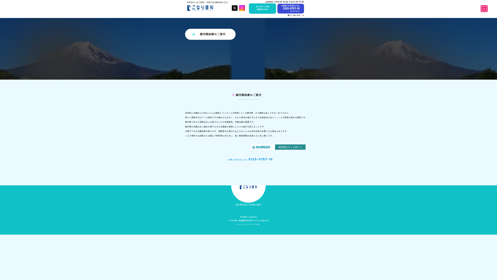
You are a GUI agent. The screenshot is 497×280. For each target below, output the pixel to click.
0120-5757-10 (261, 159)
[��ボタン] (262, 8)
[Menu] (484, 8)
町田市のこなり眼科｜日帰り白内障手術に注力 (207, 2)
